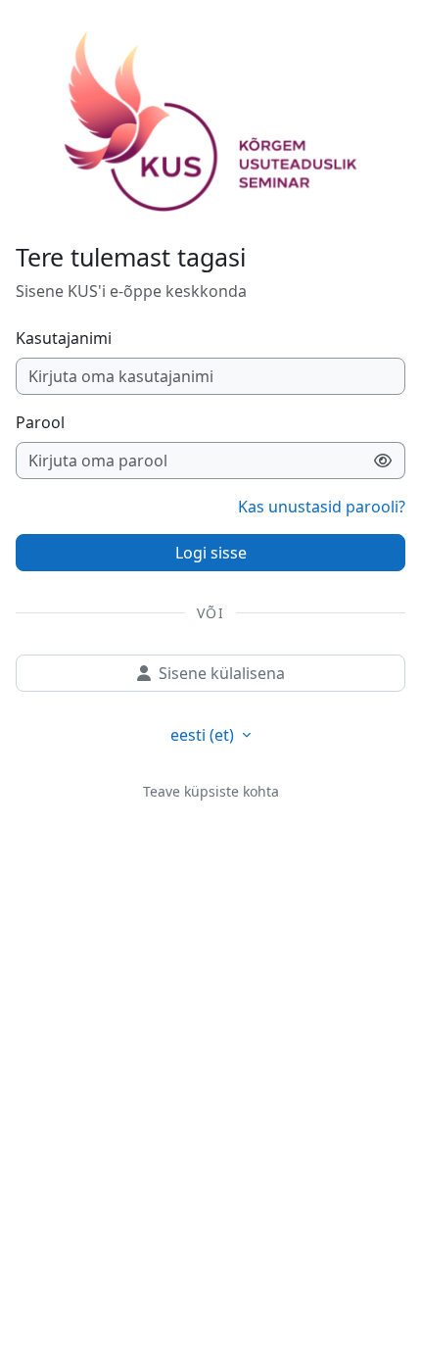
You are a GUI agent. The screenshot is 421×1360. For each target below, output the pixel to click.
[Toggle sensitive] (383, 460)
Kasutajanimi (64, 338)
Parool (40, 422)
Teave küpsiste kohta (211, 791)
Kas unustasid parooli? (321, 506)
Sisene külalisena (222, 673)
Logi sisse (211, 552)
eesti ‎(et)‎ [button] (204, 735)
